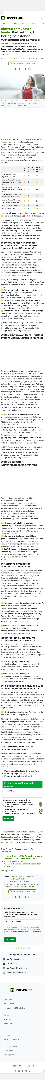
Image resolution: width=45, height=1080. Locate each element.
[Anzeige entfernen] (43, 1072)
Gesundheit (22, 877)
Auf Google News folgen (16, 968)
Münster (30, 877)
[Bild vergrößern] (43, 75)
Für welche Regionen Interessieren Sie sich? (18, 800)
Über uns (7, 1019)
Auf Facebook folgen (15, 959)
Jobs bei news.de (10, 1046)
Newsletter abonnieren (16, 972)
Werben (6, 1015)
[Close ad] (1, 12)
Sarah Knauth (16, 58)
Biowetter (13, 877)
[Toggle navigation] (41, 17)
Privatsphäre (8, 1055)
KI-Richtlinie (8, 1050)
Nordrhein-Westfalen (18, 879)
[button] (22, 63)
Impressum (8, 999)
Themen (6, 1035)
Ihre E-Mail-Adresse (9, 791)
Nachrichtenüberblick (12, 1039)
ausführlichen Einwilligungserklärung (26, 932)
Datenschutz (8, 1004)
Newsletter (8, 1023)
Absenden (8, 818)
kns (2, 871)
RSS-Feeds (7, 1030)
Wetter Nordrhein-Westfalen (20, 881)
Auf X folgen (11, 963)
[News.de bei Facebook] (22, 1071)
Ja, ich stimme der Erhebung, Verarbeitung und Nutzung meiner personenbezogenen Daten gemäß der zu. (22, 930)
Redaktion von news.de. (25, 887)
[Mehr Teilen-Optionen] (30, 69)
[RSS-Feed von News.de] (29, 1071)
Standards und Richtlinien (14, 1008)
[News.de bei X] (26, 1071)
